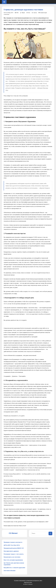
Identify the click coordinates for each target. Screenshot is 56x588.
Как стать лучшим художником (13, 560)
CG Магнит (13, 533)
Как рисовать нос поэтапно (12, 557)
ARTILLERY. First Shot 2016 (12, 545)
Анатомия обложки (9, 570)
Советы (35, 12)
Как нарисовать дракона (11, 551)
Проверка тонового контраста (13, 542)
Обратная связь (28, 582)
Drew (29, 12)
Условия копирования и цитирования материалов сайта (28, 580)
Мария (23, 12)
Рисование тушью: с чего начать (14, 554)
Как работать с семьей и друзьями (14, 567)
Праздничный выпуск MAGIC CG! (14, 548)
